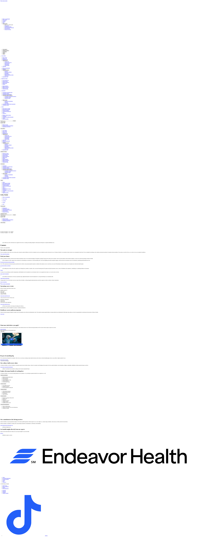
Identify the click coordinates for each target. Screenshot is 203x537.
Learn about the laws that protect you (6, 425)
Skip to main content (3, 0)
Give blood (6, 103)
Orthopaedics (7, 64)
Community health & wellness (7, 95)
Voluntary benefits (3, 389)
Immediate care (5, 59)
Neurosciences (7, 63)
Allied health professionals (4, 278)
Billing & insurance (6, 160)
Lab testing (6, 145)
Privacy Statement (6, 486)
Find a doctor (5, 19)
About (4, 52)
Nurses (1, 270)
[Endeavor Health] (101, 47)
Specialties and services (6, 126)
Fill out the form (3, 329)
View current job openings (4, 254)
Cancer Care (7, 61)
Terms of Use (5, 485)
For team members (6, 479)
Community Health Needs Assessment (9, 104)
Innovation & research (6, 109)
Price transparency (6, 488)
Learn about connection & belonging (6, 367)
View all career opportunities (5, 283)
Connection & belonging (7, 111)
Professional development (5, 404)
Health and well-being (4, 375)
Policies (4, 84)
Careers (4, 21)
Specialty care (5, 60)
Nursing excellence (6, 110)
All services (7, 75)
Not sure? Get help (8, 29)
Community (4, 51)
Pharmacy (6, 71)
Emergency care (5, 76)
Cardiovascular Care (8, 62)
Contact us (4, 113)
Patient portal (5, 23)
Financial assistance (6, 82)
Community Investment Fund (7, 92)
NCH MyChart (7, 28)
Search (1, 120)
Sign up (1, 433)
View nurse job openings (4, 273)
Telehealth (4, 66)
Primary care (5, 58)
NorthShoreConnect (8, 26)
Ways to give (5, 100)
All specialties (7, 65)
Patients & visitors (6, 50)
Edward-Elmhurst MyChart (9, 27)
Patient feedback (5, 159)
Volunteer (6, 102)
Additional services (6, 70)
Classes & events (5, 88)
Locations (4, 20)
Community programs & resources (10, 96)
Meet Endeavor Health (6, 108)
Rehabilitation (7, 146)
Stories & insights (5, 192)
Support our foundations (9, 101)
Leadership (4, 116)
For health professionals (6, 478)
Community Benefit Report (7, 94)
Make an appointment (6, 18)
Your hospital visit (6, 80)
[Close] (0, 332)
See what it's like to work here (5, 265)
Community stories (6, 178)
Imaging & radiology (8, 72)
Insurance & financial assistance (8, 125)
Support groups (5, 81)
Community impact (6, 93)
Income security (3, 383)
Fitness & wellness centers (9, 74)
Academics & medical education (8, 117)
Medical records (5, 87)
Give (3, 22)
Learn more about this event (5, 295)
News (3, 112)
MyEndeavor (7, 25)
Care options (5, 49)
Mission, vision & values (7, 115)
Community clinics (8, 97)
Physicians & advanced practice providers (7, 262)
